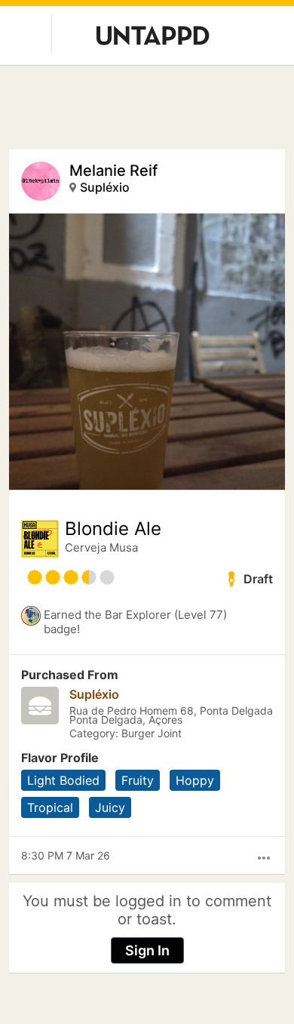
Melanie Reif (113, 170)
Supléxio (105, 187)
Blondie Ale (113, 529)
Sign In (147, 950)
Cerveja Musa (101, 547)
